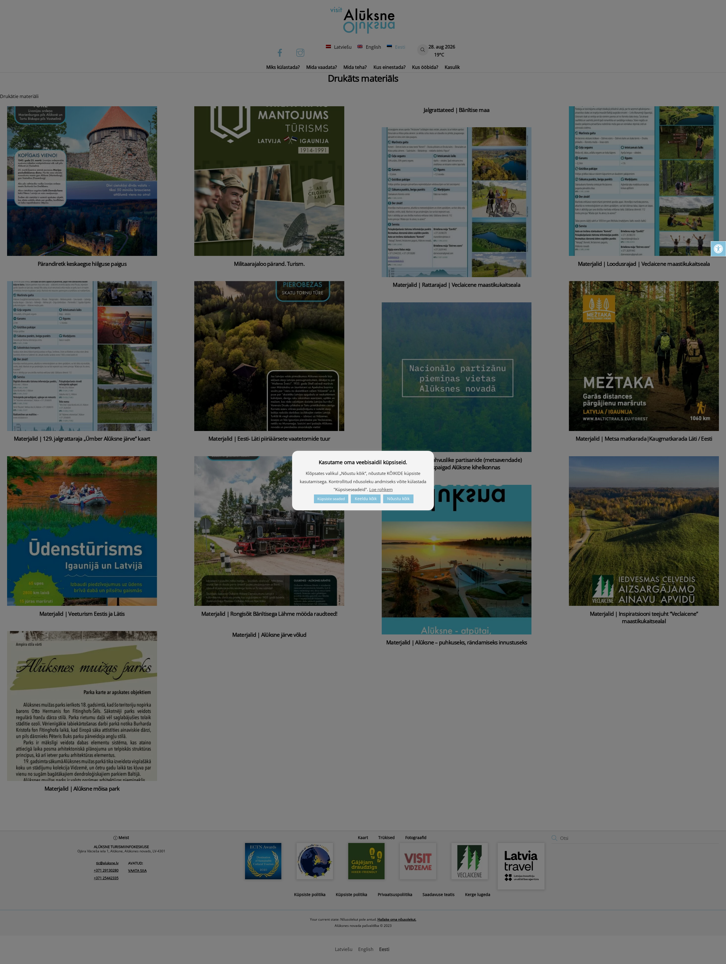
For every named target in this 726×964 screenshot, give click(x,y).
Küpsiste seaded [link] (331, 498)
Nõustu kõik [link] (398, 498)
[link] (718, 248)
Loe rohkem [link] (381, 489)
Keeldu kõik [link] (366, 498)
